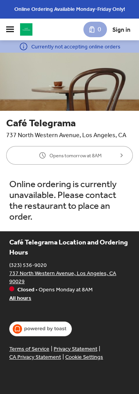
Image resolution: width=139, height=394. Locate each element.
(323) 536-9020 (28, 265)
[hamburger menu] (10, 29)
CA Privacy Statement (35, 357)
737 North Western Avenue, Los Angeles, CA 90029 (62, 277)
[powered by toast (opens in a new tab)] (40, 329)
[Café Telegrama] (26, 29)
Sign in (121, 29)
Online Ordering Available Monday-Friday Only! (69, 9)
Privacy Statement (75, 349)
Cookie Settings (84, 357)
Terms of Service (29, 349)
